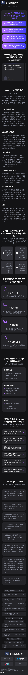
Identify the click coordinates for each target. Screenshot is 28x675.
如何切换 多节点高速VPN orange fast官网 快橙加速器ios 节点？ (13, 455)
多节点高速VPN (8, 6)
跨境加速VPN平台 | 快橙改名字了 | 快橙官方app (14, 594)
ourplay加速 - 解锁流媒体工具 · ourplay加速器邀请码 (14, 625)
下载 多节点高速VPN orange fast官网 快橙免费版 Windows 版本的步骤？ (13, 440)
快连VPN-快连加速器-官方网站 (14, 639)
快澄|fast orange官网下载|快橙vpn (14, 621)
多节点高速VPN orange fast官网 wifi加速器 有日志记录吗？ (13, 432)
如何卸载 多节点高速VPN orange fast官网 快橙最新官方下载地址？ (13, 470)
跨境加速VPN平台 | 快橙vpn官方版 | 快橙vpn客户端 (13, 599)
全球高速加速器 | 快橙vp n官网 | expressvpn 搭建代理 (11, 614)
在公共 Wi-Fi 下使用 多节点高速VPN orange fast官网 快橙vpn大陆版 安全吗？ (13, 462)
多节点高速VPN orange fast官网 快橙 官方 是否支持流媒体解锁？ (13, 448)
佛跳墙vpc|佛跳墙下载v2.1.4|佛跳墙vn (14, 591)
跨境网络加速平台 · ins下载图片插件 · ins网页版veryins (14, 634)
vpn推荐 (2, 672)
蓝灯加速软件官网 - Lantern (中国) (14, 618)
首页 (2, 6)
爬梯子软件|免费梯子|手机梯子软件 (14, 642)
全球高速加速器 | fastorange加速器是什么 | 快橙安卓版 (14, 604)
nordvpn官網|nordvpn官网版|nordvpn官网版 (14, 646)
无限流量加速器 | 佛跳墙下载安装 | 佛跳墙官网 (14, 630)
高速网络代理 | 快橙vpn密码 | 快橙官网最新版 (14, 609)
